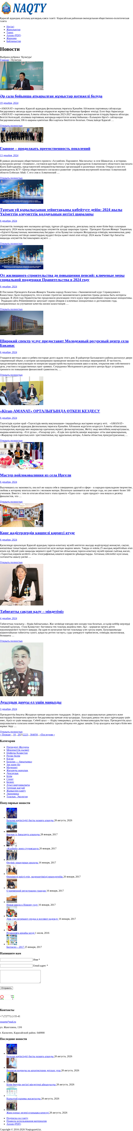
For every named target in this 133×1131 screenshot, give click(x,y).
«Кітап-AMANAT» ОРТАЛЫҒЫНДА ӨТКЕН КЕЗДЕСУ (50, 411)
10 (14, 734)
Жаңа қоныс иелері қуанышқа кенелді (27, 1112)
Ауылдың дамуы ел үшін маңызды (30, 702)
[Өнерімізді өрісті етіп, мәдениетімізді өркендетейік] (11, 873)
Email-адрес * (40, 965)
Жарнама (11, 38)
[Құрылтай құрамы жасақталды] (11, 1095)
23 (26, 734)
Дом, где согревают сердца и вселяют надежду (32, 918)
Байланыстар (13, 41)
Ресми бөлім (13, 755)
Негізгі (10, 26)
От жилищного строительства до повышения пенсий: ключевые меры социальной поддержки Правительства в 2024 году (62, 277)
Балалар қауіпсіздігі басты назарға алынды (30, 820)
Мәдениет (12, 767)
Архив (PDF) (13, 35)
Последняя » (48, 734)
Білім (9, 776)
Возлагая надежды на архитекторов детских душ (33, 1070)
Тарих (9, 32)
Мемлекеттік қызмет (17, 750)
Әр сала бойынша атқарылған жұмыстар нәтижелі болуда (51, 96)
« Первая (5, 734)
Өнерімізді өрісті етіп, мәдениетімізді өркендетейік (34, 876)
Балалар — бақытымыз (19, 761)
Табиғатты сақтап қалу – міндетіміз (32, 611)
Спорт (9, 779)
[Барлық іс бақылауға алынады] (11, 831)
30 (31, 734)
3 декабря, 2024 (8, 709)
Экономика (12, 793)
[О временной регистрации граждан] (11, 887)
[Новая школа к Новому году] (11, 901)
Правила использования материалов (26, 1121)
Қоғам (9, 758)
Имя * (36, 959)
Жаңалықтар (13, 29)
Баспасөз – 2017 (15, 947)
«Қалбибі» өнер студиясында (22, 848)
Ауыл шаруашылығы (18, 785)
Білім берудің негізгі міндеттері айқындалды (31, 1084)
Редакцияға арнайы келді (20, 933)
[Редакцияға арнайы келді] (11, 930)
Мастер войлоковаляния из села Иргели (35, 475)
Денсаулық (12, 773)
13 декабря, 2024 (9, 155)
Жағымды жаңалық (17, 770)
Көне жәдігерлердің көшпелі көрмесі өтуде (37, 533)
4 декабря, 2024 (8, 618)
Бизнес (10, 782)
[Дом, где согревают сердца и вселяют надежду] (11, 916)
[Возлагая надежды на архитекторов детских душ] (11, 1067)
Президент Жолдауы (17, 747)
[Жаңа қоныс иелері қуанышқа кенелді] (11, 1109)
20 (19, 734)
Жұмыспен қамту (16, 790)
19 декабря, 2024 (9, 103)
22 (24, 734)
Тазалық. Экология (17, 796)
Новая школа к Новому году (22, 904)
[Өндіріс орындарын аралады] (11, 859)
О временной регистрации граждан (26, 890)
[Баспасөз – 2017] (11, 944)
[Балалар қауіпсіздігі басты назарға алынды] (11, 817)
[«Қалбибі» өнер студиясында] (11, 845)
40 (34, 734)
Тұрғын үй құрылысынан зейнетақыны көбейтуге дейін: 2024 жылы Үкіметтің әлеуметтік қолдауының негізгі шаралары (61, 212)
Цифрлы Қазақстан (17, 753)
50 (36, 734)
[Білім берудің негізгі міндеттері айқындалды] (11, 1081)
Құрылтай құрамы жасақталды (23, 1098)
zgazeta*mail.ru (8, 1021)
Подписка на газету (17, 1118)
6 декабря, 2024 (8, 221)
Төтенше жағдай (15, 787)
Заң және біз (13, 764)
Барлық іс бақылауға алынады (23, 834)
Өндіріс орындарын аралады (22, 862)
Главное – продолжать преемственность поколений (45, 148)
